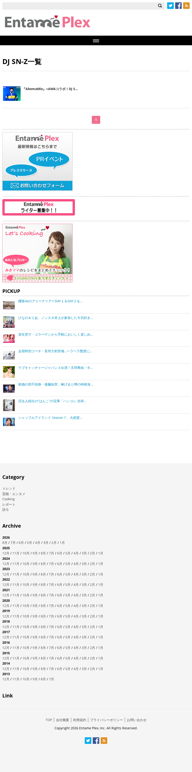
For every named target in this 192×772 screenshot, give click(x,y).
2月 (54, 542)
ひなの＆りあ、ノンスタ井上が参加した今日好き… (55, 317)
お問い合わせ (137, 720)
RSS (186, 5)
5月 (29, 542)
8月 (4, 542)
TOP (49, 720)
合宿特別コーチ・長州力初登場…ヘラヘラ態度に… (55, 351)
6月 (21, 542)
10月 (26, 553)
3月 (45, 542)
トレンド (8, 488)
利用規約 (79, 720)
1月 (62, 542)
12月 (5, 553)
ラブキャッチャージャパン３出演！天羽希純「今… (55, 367)
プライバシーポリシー (106, 720)
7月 (13, 542)
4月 (37, 542)
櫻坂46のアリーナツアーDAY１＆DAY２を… (50, 301)
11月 (15, 553)
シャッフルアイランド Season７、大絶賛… (50, 417)
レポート (8, 504)
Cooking (8, 499)
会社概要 (62, 720)
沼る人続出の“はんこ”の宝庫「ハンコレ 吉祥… (52, 401)
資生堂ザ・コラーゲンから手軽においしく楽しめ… (55, 334)
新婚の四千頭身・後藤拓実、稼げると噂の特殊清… (55, 384)
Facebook (178, 5)
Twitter (170, 5)
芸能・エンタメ (13, 494)
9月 (35, 553)
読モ (5, 509)
